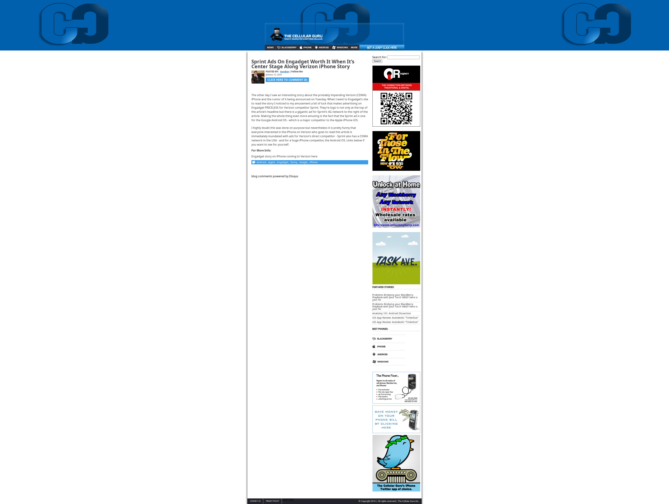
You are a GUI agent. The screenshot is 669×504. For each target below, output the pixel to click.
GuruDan (284, 72)
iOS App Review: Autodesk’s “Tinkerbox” (395, 317)
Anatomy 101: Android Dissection (391, 313)
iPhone (314, 162)
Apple (271, 162)
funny (293, 162)
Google (303, 162)
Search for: (379, 57)
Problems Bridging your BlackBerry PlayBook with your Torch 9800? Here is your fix (395, 297)
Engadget (282, 162)
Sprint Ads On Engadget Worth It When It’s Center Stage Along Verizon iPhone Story (302, 64)
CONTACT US (255, 501)
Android (261, 162)
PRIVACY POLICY (272, 501)
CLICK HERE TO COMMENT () (287, 80)
